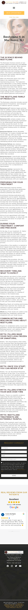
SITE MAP (18, 606)
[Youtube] (20, 566)
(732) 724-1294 (14, 17)
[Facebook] (8, 566)
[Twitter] (16, 566)
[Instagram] (12, 566)
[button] (14, 8)
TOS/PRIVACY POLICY (14, 607)
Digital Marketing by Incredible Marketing (14, 605)
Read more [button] (5, 527)
